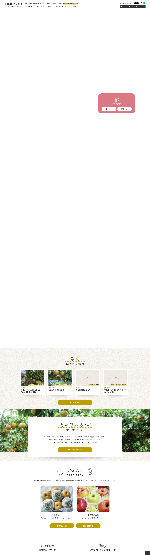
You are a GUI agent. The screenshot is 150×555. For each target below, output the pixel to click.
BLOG (74, 6)
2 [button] (75, 345)
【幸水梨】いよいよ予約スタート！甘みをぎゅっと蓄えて (115, 391)
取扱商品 (50, 6)
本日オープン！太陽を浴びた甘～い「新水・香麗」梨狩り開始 (32, 391)
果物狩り (42, 6)
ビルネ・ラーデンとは (31, 6)
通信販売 (69, 385)
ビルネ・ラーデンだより (75, 361)
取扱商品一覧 (62, 526)
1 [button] (72, 345)
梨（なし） (41, 385)
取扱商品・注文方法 (75, 472)
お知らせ (30, 385)
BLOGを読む (75, 402)
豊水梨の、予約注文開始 (56, 390)
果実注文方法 (58, 6)
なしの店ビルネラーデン (13, 5)
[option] (75, 176)
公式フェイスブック (47, 547)
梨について (109, 109)
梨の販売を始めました (83, 390)
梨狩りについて (116, 114)
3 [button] (78, 345)
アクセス (67, 6)
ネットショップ (133, 7)
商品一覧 (124, 109)
